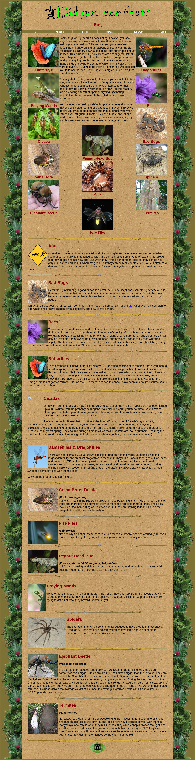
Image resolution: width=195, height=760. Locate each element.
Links (163, 32)
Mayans (110, 32)
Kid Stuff (138, 32)
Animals (60, 32)
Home (34, 32)
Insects (85, 32)
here (130, 305)
